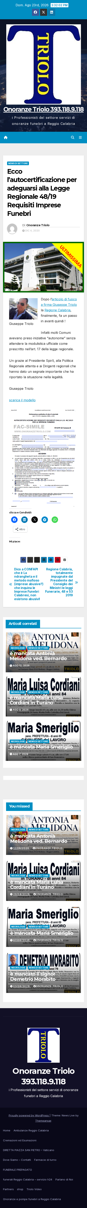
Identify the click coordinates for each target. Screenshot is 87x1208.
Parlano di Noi (64, 1179)
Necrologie (18, 648)
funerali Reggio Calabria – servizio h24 (27, 1179)
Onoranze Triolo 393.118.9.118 (43, 109)
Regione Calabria (57, 310)
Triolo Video (34, 1189)
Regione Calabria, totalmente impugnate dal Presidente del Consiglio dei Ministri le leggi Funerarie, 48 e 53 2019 (59, 582)
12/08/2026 (21, 848)
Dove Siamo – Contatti (17, 1159)
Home (6, 1130)
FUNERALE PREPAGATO (17, 1169)
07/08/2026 (22, 940)
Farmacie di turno (45, 1159)
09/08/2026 (22, 894)
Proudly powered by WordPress (29, 1115)
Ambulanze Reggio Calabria (31, 1130)
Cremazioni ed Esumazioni (19, 1140)
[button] (72, 137)
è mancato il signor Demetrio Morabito (32, 976)
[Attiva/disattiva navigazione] (80, 137)
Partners (8, 1189)
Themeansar (43, 1120)
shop (20, 1189)
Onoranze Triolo (38, 225)
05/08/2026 (22, 986)
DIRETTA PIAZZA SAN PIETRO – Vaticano (28, 1150)
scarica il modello (22, 400)
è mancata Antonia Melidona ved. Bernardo (38, 655)
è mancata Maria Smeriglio (41, 747)
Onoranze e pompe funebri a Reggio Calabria (32, 1199)
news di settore (18, 163)
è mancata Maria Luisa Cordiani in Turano (36, 700)
